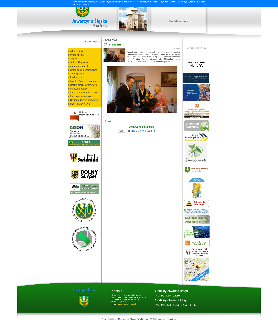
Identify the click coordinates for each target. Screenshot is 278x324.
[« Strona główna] (89, 15)
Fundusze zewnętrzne (81, 96)
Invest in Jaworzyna (80, 104)
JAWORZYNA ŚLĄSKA (196, 64)
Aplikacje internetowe (167, 319)
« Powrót (107, 121)
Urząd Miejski (77, 55)
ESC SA (153, 319)
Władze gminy (77, 51)
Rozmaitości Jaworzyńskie (83, 85)
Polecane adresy (78, 88)
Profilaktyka (76, 77)
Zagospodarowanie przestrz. (84, 92)
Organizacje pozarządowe (83, 70)
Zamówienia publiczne (81, 66)
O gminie (74, 58)
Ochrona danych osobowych (84, 100)
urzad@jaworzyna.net (127, 304)
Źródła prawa (77, 73)
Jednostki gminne (79, 62)
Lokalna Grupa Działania (83, 81)
